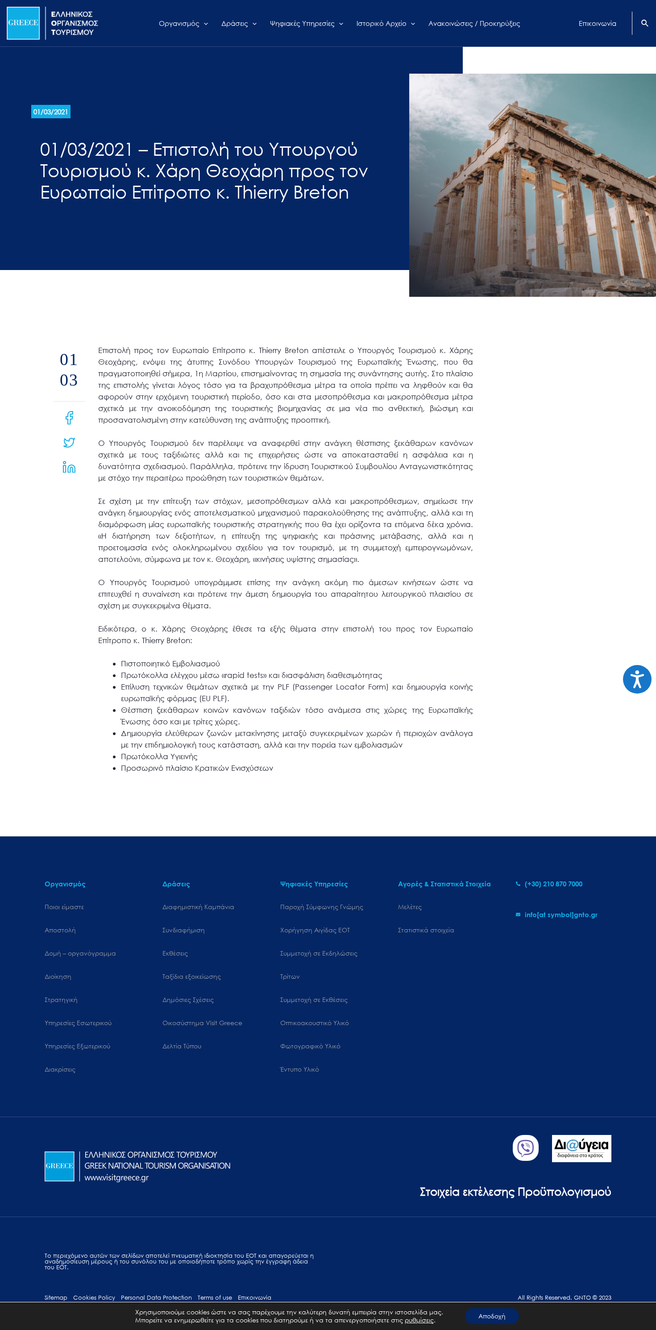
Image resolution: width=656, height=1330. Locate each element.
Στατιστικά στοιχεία (426, 930)
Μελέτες (410, 906)
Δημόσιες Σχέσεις (188, 999)
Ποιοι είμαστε (64, 906)
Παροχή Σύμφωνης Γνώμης (321, 906)
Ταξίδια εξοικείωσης (191, 976)
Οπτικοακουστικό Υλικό (314, 1022)
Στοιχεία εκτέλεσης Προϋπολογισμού (515, 1191)
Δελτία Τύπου (181, 1046)
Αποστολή (60, 930)
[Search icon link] (645, 24)
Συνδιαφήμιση (183, 930)
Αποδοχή (492, 1316)
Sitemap (56, 1297)
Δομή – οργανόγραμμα (80, 953)
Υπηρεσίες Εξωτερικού (77, 1046)
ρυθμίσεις (419, 1320)
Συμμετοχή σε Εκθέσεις (314, 999)
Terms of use (215, 1297)
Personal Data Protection (156, 1297)
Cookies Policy (94, 1297)
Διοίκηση (58, 976)
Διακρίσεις (60, 1069)
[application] (203, 23)
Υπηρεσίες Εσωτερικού (78, 1022)
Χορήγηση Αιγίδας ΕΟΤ (315, 930)
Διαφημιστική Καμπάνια (198, 906)
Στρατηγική (61, 999)
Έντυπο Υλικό (299, 1069)
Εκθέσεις (175, 953)
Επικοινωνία (254, 1297)
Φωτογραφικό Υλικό (310, 1046)
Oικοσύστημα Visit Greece (202, 1022)
